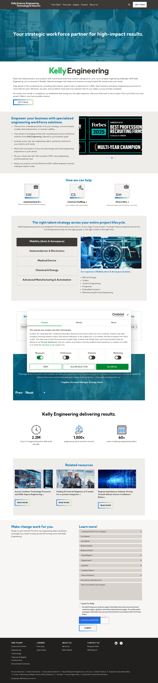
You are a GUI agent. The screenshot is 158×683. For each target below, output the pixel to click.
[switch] (66, 357)
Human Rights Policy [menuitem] (72, 674)
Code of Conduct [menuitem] (100, 672)
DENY (45, 367)
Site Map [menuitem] (59, 674)
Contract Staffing (76, 202)
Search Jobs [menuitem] (41, 650)
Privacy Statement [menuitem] (17, 672)
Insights (76, 4)
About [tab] (113, 322)
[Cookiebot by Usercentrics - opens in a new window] (114, 315)
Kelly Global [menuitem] (67, 650)
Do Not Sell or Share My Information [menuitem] (95, 674)
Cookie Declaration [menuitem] (33, 672)
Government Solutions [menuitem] (20, 664)
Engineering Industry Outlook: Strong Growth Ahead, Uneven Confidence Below (115, 494)
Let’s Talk (140, 5)
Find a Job (67, 4)
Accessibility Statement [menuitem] (51, 672)
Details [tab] (79, 322)
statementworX (31, 202)
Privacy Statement (49, 342)
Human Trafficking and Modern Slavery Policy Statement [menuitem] (34, 674)
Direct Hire (121, 202)
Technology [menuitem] (16, 654)
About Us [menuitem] (66, 646)
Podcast (84, 4)
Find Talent (56, 4)
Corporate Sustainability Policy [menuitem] (119, 672)
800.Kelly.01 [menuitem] (92, 650)
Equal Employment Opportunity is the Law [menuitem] (77, 672)
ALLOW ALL (112, 367)
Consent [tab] (44, 322)
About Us (94, 4)
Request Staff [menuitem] (93, 646)
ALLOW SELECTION (79, 367)
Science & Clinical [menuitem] (18, 646)
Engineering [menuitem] (16, 650)
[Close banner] (128, 315)
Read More (22, 503)
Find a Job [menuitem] (41, 646)
